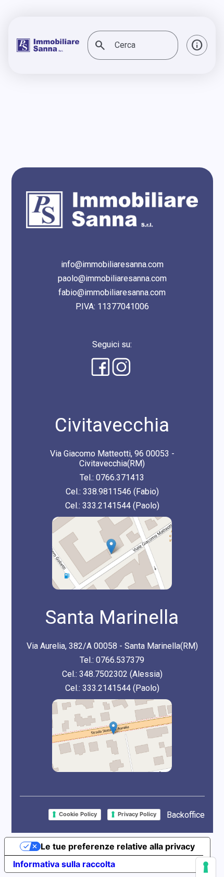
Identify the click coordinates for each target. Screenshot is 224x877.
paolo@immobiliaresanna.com (112, 278)
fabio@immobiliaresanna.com (112, 292)
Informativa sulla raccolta (64, 864)
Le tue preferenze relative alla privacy (118, 846)
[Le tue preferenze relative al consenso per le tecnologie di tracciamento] (206, 867)
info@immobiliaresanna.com (112, 264)
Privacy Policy (137, 814)
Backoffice (186, 815)
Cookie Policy (78, 814)
